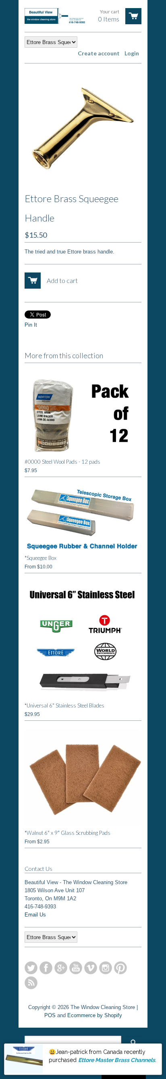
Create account (99, 53)
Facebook (45, 967)
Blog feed (31, 982)
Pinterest (120, 967)
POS (50, 1015)
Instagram (105, 967)
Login (131, 53)
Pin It (31, 325)
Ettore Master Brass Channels (116, 1060)
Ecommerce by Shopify (94, 1015)
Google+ (60, 967)
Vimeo (90, 967)
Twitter (31, 967)
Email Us (35, 915)
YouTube (75, 967)
